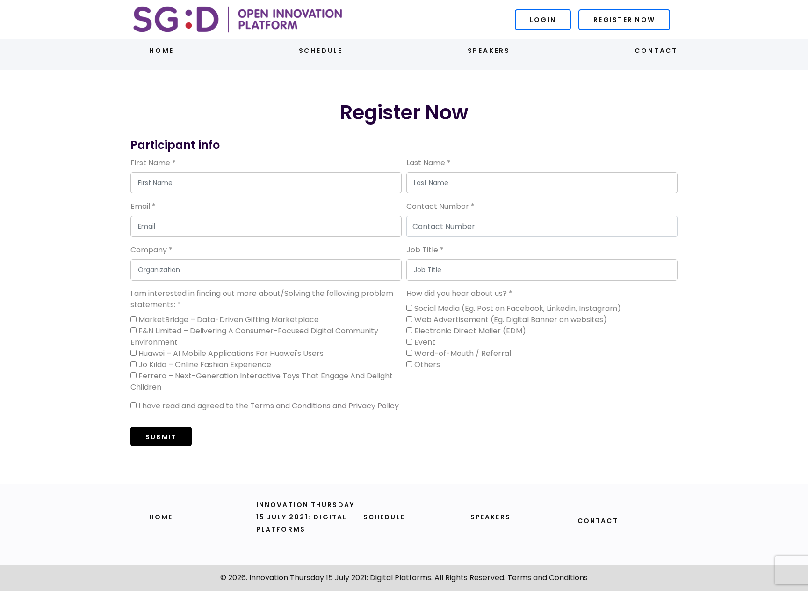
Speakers (489, 50)
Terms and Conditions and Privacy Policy (324, 405)
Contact (656, 50)
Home (161, 50)
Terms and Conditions (547, 577)
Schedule (321, 50)
